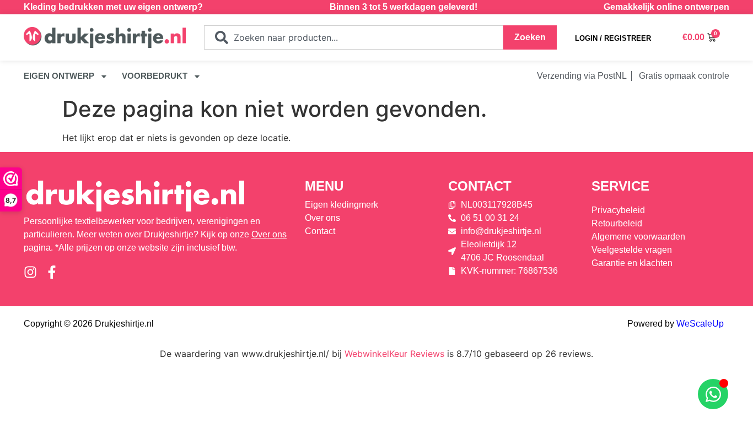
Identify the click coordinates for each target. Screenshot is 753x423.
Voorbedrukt (154, 75)
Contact (480, 185)
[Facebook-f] (51, 272)
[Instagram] (30, 272)
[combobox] (353, 37)
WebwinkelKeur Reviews (394, 353)
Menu (324, 185)
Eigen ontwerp (59, 75)
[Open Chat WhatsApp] (713, 394)
